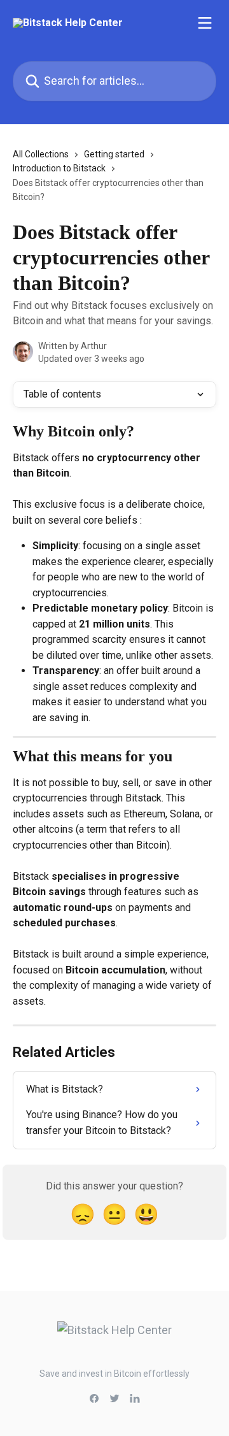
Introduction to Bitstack (59, 168)
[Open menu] (204, 23)
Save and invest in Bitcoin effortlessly (114, 1373)
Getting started (114, 154)
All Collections (41, 154)
